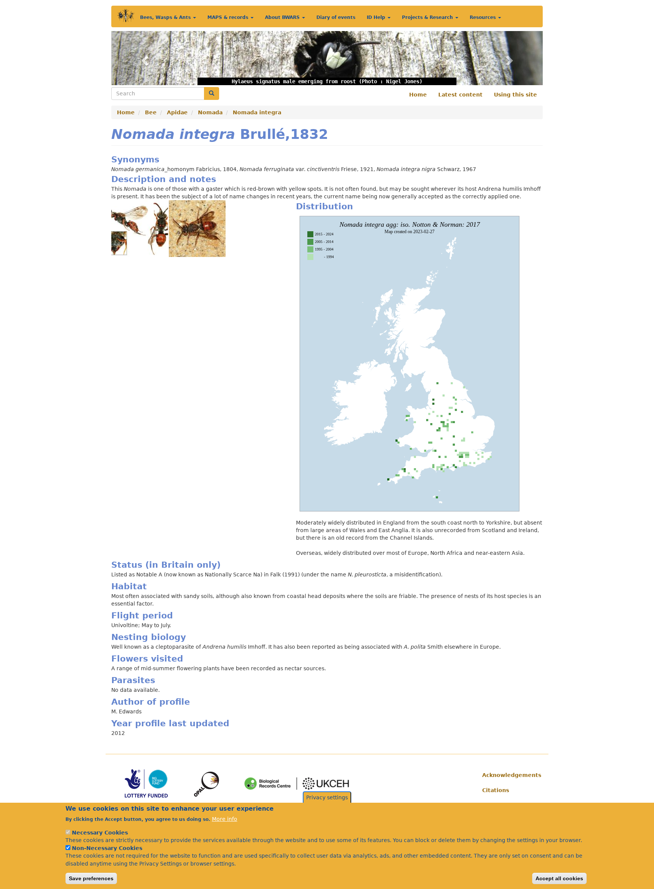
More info (224, 819)
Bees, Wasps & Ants (166, 17)
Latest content (460, 95)
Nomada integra (257, 112)
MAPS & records (228, 17)
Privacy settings (327, 797)
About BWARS (283, 17)
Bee (151, 112)
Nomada (210, 112)
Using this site (515, 95)
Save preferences (91, 878)
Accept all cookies (559, 878)
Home (418, 95)
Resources (483, 17)
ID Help (377, 17)
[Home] (125, 15)
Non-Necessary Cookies (107, 848)
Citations (495, 790)
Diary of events (335, 17)
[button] (143, 58)
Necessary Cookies (100, 832)
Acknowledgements (509, 775)
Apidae (177, 112)
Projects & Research (428, 17)
